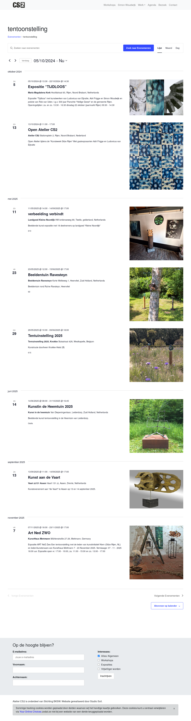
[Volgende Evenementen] (15, 60)
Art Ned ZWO (39, 532)
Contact (173, 5)
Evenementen (14, 36)
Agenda (152, 5)
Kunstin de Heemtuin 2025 (50, 406)
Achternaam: (20, 677)
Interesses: (104, 651)
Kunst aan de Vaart (44, 477)
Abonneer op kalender (165, 605)
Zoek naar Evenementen (138, 47)
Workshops (109, 5)
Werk (141, 5)
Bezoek (162, 5)
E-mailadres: (20, 651)
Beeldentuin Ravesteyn (47, 274)
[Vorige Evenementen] (9, 60)
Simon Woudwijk (127, 5)
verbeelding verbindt (45, 213)
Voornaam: (19, 664)
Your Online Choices (30, 711)
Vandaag (25, 60)
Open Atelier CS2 (42, 129)
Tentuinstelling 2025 (45, 335)
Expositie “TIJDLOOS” (47, 86)
